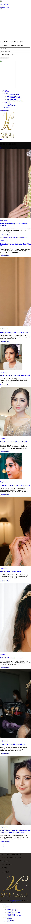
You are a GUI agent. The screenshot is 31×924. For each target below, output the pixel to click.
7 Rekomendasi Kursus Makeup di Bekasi (15, 375)
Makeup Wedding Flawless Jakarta (12, 744)
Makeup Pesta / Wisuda (14, 98)
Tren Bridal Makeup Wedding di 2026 (13, 442)
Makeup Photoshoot (13, 96)
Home (1, 148)
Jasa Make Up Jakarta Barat (10, 571)
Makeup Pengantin (13, 94)
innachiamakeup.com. (16, 900)
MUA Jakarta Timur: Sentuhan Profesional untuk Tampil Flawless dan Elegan (15, 831)
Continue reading (4, 234)
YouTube (9, 104)
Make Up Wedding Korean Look (11, 658)
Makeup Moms (11, 99)
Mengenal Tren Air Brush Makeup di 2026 (15, 485)
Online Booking (4, 110)
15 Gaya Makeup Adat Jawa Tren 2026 (14, 332)
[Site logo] (8, 87)
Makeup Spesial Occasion (15, 101)
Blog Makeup (11, 105)
